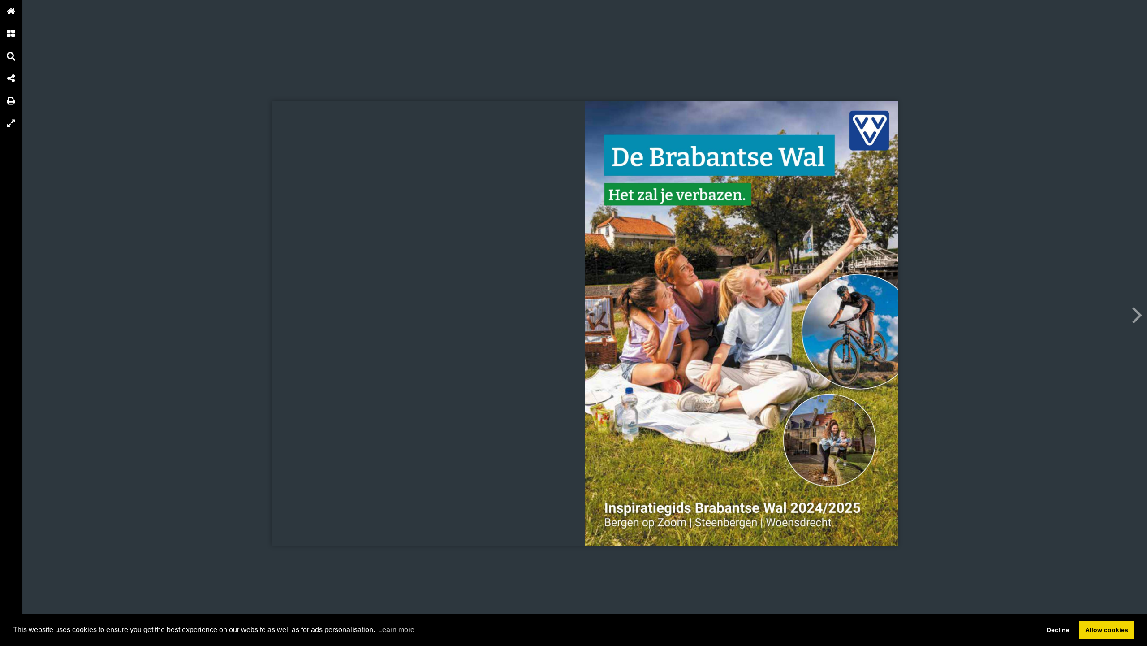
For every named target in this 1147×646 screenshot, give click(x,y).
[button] (11, 11)
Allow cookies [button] (1106, 629)
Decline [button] (1058, 629)
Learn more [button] (396, 629)
